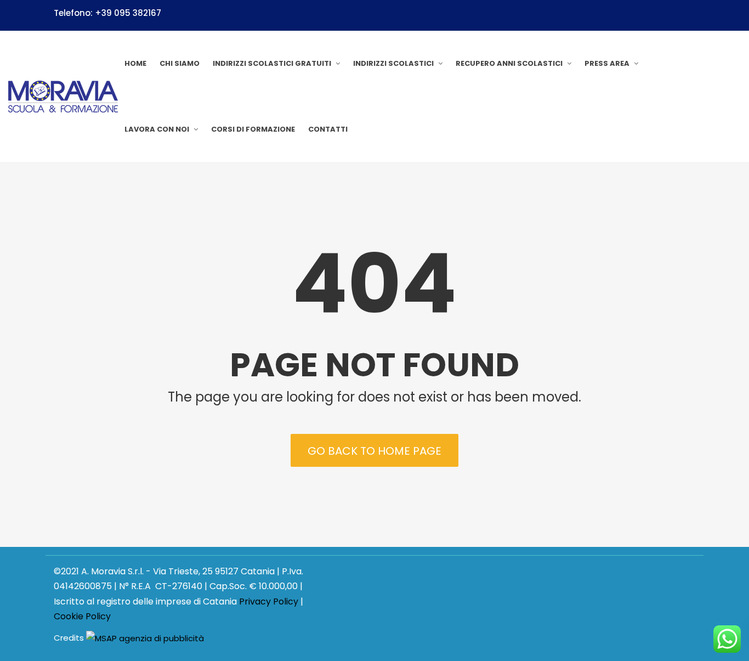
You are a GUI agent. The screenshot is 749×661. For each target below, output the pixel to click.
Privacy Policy (268, 601)
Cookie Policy (82, 616)
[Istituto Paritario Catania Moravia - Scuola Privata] (63, 96)
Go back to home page (374, 451)
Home (135, 63)
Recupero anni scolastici (509, 63)
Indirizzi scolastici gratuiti (272, 63)
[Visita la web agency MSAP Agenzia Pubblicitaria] (145, 638)
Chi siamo (180, 63)
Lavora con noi (156, 129)
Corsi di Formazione (253, 129)
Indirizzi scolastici (393, 63)
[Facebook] (690, 14)
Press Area (607, 63)
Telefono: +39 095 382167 (107, 13)
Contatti (328, 129)
